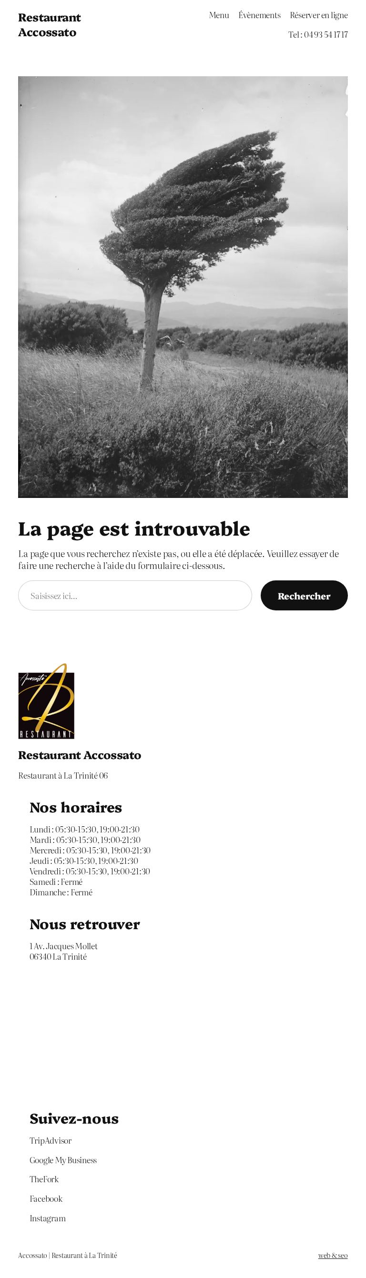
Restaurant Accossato (49, 24)
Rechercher (304, 595)
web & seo (333, 1255)
